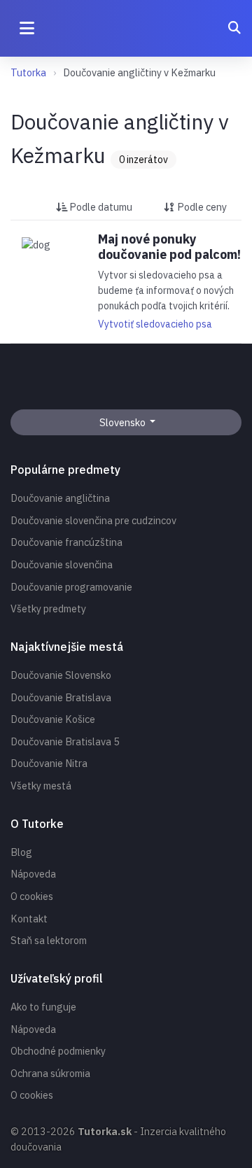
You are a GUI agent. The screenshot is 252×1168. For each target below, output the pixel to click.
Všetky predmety (48, 608)
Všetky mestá (40, 785)
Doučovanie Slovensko (60, 675)
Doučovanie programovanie (71, 586)
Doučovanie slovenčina (61, 564)
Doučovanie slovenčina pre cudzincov (93, 520)
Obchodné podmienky (58, 1050)
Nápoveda (33, 873)
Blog (21, 852)
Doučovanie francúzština (66, 542)
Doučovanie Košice (52, 719)
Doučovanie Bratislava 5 (65, 741)
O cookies (31, 896)
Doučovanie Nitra (49, 763)
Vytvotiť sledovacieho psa (155, 324)
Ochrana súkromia (50, 1073)
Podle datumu (99, 206)
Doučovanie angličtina (60, 498)
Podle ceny (201, 206)
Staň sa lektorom (48, 940)
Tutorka (28, 72)
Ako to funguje (43, 1006)
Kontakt (29, 918)
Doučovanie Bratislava (60, 697)
